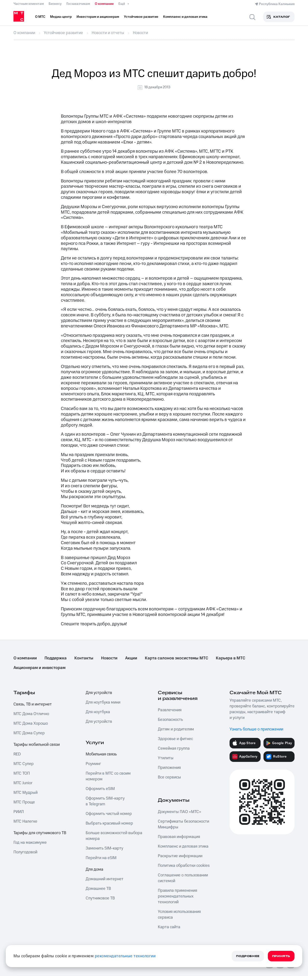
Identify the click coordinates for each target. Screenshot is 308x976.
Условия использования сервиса (179, 914)
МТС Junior (22, 783)
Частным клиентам (28, 3)
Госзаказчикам (78, 3)
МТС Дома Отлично (31, 714)
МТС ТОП (21, 773)
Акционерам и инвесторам (39, 668)
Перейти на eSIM (101, 858)
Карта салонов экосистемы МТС (176, 658)
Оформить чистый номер (109, 814)
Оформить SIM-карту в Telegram (105, 801)
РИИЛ (18, 812)
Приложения (169, 768)
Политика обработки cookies (184, 865)
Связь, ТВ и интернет (32, 704)
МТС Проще (24, 802)
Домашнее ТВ (98, 889)
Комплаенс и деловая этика (183, 846)
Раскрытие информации (180, 856)
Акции (131, 658)
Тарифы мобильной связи (36, 744)
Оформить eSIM (100, 789)
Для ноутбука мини (103, 702)
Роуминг (93, 764)
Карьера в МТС (230, 658)
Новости (109, 658)
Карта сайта (169, 927)
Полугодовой (25, 852)
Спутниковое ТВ (100, 898)
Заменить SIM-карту (104, 848)
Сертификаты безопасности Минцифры (183, 824)
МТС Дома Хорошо (30, 723)
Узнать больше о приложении (256, 729)
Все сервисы (169, 777)
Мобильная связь (101, 754)
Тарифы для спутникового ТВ (39, 833)
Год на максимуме (30, 842)
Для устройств (99, 693)
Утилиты (165, 758)
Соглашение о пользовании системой (183, 878)
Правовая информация (179, 837)
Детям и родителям (176, 729)
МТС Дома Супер (29, 733)
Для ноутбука (98, 712)
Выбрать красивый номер (109, 823)
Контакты (83, 658)
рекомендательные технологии (125, 956)
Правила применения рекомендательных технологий (177, 896)
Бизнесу (55, 3)
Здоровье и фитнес (175, 739)
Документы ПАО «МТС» (179, 812)
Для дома (94, 869)
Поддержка (56, 658)
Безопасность (170, 720)
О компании (104, 3)
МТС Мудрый (25, 792)
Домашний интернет (104, 879)
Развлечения (169, 710)
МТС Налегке (25, 821)
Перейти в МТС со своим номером (108, 776)
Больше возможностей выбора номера (114, 836)
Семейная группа (174, 748)
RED (17, 754)
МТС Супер (23, 764)
